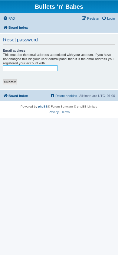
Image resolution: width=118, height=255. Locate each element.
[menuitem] (9, 18)
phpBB (43, 106)
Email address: (15, 50)
